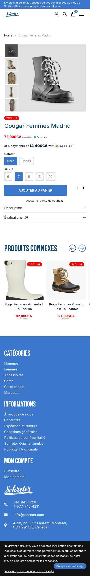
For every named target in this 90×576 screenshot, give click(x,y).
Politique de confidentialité (24, 437)
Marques (11, 392)
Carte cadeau (14, 387)
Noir (10, 161)
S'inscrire (11, 471)
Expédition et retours (20, 426)
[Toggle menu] (81, 14)
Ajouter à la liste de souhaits (44, 200)
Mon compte (14, 477)
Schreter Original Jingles (23, 443)
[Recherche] (65, 14)
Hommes (11, 363)
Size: (8, 169)
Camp (8, 381)
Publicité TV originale (21, 449)
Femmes (10, 369)
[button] (45, 146)
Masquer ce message (70, 566)
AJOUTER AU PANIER (35, 190)
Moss (26, 161)
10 (51, 176)
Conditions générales (20, 432)
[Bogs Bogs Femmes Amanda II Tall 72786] (24, 280)
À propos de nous (18, 414)
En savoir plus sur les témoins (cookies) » (29, 571)
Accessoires (13, 375)
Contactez (12, 420)
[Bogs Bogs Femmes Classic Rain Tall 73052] (66, 280)
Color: (9, 154)
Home (8, 35)
